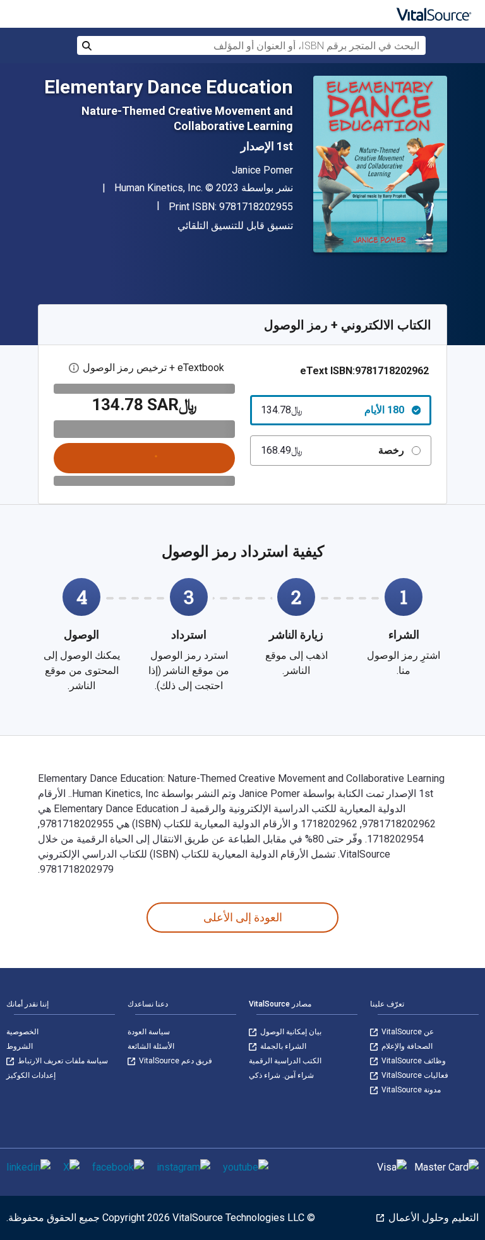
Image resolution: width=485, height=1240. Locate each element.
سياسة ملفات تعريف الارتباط (62, 1060)
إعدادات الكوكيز (31, 1075)
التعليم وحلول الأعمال (432, 1218)
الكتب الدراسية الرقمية (285, 1060)
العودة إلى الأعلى (242, 917)
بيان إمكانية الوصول (289, 1031)
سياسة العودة (149, 1031)
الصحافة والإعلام (406, 1046)
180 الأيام (332, 410)
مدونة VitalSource (410, 1089)
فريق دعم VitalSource (174, 1060)
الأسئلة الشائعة (151, 1046)
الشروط (19, 1046)
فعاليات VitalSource (414, 1075)
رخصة (332, 450)
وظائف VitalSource (413, 1060)
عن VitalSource (407, 1031)
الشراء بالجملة (282, 1046)
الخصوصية (22, 1031)
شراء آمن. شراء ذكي (281, 1075)
